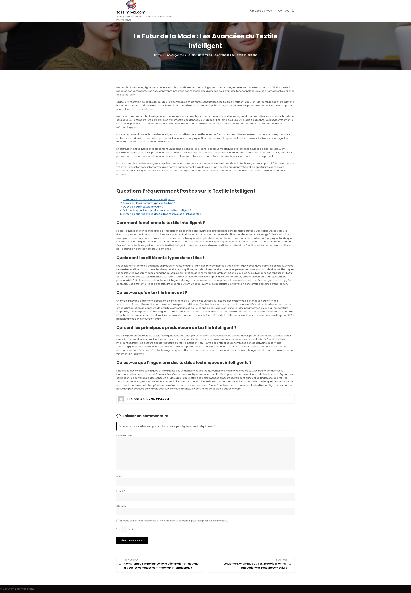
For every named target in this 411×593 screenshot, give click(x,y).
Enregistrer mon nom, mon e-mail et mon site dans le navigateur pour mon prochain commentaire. (174, 520)
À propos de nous (261, 10)
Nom (119, 476)
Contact (283, 10)
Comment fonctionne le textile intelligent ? (149, 199)
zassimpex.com (130, 12)
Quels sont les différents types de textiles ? (149, 203)
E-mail (120, 491)
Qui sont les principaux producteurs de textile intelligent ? (157, 210)
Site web (121, 506)
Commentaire (124, 435)
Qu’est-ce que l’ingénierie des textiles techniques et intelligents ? (162, 214)
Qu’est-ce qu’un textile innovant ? (143, 206)
